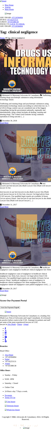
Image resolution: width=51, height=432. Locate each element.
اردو (36, 425)
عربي (29, 425)
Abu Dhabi (11, 324)
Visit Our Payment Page (9, 307)
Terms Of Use (10, 398)
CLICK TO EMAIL (17, 24)
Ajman (25, 324)
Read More (4, 123)
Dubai (19, 324)
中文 (15, 425)
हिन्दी (22, 425)
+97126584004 (17, 18)
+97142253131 (12, 20)
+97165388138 (13, 22)
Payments (8, 395)
